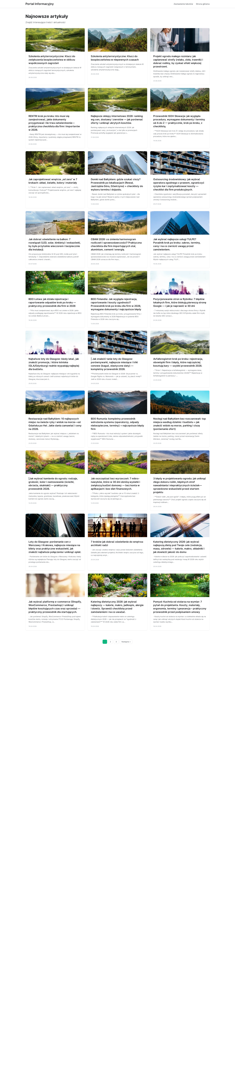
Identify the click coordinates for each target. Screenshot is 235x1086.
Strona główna (203, 4)
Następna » (126, 642)
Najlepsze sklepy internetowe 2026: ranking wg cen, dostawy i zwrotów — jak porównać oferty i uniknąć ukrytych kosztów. (117, 119)
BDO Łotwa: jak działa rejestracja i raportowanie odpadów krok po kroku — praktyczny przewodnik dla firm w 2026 (52, 302)
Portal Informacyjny (39, 4)
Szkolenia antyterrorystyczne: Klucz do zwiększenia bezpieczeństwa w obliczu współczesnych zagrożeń (52, 60)
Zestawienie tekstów (183, 4)
